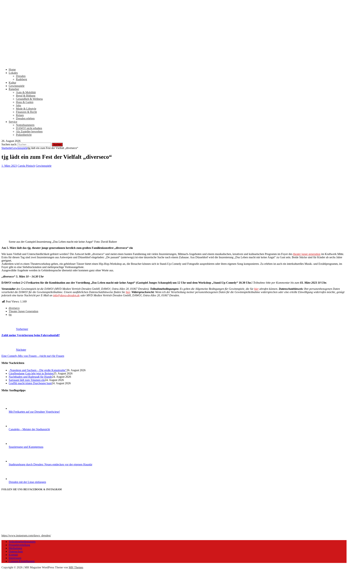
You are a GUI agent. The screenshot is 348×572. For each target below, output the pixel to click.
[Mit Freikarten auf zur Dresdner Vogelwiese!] (22, 408)
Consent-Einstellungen (22, 561)
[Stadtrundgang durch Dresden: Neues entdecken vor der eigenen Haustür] (22, 461)
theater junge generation (306, 254)
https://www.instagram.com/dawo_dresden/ (26, 535)
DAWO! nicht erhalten (29, 128)
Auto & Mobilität (26, 92)
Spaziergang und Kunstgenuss (26, 446)
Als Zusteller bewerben (29, 131)
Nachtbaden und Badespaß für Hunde (30, 376)
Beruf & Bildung (25, 95)
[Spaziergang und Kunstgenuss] (22, 443)
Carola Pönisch (26, 165)
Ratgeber (14, 89)
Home (12, 69)
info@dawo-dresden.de (66, 295)
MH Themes (76, 567)
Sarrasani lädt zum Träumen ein (27, 380)
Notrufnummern (25, 125)
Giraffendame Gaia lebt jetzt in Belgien (31, 373)
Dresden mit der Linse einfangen (27, 482)
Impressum (15, 557)
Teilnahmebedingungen (22, 541)
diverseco (14, 308)
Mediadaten (15, 548)
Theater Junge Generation (23, 311)
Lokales (13, 72)
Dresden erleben (25, 118)
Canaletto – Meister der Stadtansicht (29, 429)
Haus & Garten (24, 102)
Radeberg (21, 79)
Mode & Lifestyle (26, 108)
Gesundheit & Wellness (29, 98)
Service (13, 121)
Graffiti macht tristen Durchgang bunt (30, 383)
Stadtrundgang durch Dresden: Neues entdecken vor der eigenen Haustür (50, 464)
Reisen (20, 115)
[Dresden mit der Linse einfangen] (22, 478)
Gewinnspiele (16, 85)
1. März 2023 (9, 165)
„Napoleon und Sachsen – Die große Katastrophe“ (38, 370)
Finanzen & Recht (26, 111)
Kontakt (13, 554)
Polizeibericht (24, 134)
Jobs (18, 105)
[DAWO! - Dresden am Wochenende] (137, 63)
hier (256, 288)
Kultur (12, 82)
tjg (10, 314)
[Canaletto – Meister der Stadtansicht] (22, 426)
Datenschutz (16, 551)
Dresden (21, 76)
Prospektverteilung (19, 544)
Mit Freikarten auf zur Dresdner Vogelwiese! (34, 411)
